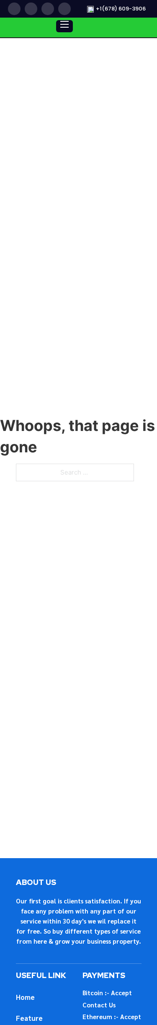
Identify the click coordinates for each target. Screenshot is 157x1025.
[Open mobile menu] (64, 24)
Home (25, 997)
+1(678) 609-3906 (121, 9)
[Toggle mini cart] (104, 27)
